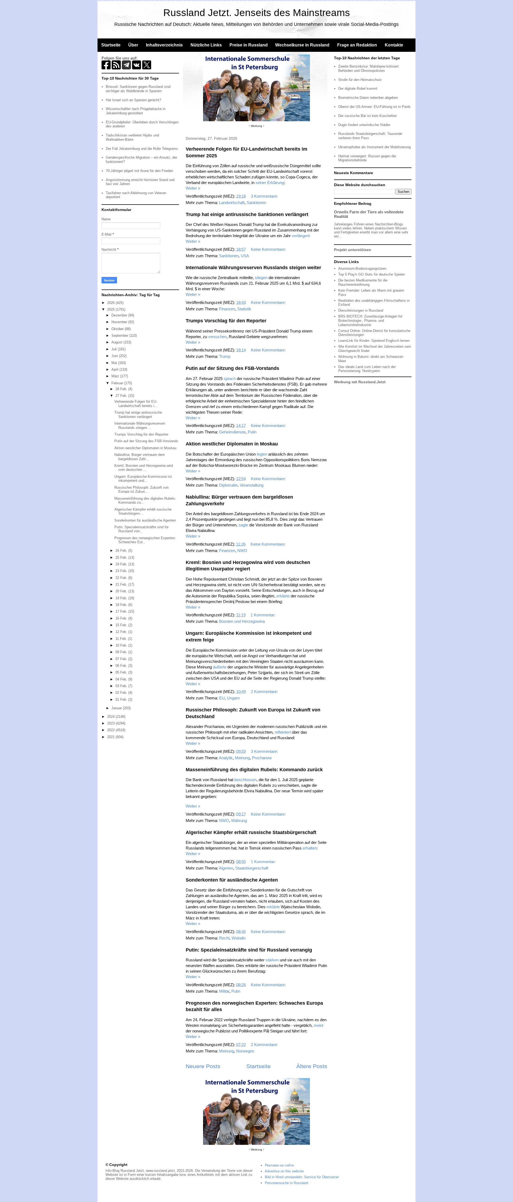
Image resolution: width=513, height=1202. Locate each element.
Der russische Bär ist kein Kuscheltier (367, 116)
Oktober (118, 329)
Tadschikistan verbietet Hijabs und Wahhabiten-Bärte (132, 137)
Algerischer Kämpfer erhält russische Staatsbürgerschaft (251, 832)
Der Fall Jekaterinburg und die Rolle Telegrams (142, 149)
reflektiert (283, 732)
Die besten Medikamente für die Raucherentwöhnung (362, 282)
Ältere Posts (311, 1066)
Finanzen (227, 309)
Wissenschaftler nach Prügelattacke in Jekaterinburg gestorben (135, 111)
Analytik (226, 757)
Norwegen (245, 1051)
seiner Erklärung (269, 182)
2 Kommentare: (265, 691)
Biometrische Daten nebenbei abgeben (368, 98)
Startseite (111, 45)
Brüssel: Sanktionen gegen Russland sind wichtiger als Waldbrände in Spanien (138, 89)
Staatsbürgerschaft (251, 868)
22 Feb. (121, 578)
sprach (230, 378)
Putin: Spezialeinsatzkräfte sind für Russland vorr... (141, 529)
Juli (114, 349)
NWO (242, 550)
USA (245, 255)
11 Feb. (121, 639)
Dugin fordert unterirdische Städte (364, 125)
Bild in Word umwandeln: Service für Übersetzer (302, 1177)
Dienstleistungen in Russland (360, 310)
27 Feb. (121, 396)
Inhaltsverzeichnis (164, 45)
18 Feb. (121, 605)
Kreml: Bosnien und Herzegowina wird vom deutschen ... (143, 468)
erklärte (283, 596)
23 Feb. (121, 571)
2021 (111, 737)
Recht (224, 938)
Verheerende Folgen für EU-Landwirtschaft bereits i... (135, 404)
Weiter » (193, 188)
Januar (117, 708)
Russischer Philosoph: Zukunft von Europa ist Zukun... (141, 490)
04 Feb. (121, 679)
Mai (114, 363)
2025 (111, 309)
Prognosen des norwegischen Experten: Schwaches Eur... (145, 540)
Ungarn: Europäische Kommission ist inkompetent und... (143, 479)
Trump (224, 356)
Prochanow (262, 757)
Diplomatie (228, 485)
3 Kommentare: (265, 196)
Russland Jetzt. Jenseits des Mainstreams (256, 12)
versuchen (217, 336)
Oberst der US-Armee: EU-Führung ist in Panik (374, 107)
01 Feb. (121, 700)
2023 (111, 723)
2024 (111, 717)
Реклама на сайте (279, 1165)
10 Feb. (121, 645)
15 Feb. (121, 625)
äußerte (219, 667)
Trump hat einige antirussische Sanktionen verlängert (247, 214)
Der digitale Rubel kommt (357, 89)
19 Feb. (121, 598)
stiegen (261, 277)
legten (262, 454)
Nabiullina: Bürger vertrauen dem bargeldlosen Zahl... (139, 457)
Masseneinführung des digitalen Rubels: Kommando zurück (254, 769)
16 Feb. (121, 618)
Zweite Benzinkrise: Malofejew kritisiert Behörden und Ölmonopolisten (368, 68)
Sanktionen (256, 202)
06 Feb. (121, 666)
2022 (111, 730)
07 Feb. (121, 659)
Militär (224, 991)
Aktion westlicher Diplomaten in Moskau (232, 444)
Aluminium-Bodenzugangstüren (362, 269)
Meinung (242, 757)
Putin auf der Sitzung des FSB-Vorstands (232, 368)
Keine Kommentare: (269, 249)
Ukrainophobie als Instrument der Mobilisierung (374, 147)
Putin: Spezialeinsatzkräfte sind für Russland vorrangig (249, 950)
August (117, 342)
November (119, 322)
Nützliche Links (206, 45)
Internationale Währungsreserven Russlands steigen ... (139, 425)
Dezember (119, 315)
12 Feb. (121, 632)
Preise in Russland (249, 45)
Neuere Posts (203, 1066)
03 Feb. (121, 686)
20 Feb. (121, 591)
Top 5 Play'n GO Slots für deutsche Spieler (371, 274)
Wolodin (239, 938)
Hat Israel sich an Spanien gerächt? (133, 100)
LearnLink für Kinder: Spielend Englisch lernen (374, 341)
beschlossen (245, 779)
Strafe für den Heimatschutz (360, 80)
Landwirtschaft (231, 202)
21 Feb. (121, 584)
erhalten (310, 848)
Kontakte (394, 45)
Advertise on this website (284, 1171)
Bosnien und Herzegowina (242, 621)
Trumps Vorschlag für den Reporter (226, 320)
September (120, 336)
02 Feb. (121, 693)
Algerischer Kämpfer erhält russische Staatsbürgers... (143, 511)
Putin (252, 432)
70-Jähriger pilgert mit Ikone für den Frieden (139, 171)
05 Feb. (121, 672)
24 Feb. (121, 564)
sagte (243, 525)
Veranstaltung (251, 485)
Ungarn (233, 698)
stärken (272, 960)
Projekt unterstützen (352, 250)
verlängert (300, 235)
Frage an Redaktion (357, 45)
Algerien (226, 868)
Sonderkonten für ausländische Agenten (232, 880)
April (115, 369)
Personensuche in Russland (286, 1183)
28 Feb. (121, 389)
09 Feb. (121, 652)
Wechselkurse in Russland (302, 45)
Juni (115, 356)
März (115, 376)
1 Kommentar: (264, 615)
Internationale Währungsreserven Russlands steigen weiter (253, 267)
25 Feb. (121, 557)
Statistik (244, 309)
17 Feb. (121, 611)
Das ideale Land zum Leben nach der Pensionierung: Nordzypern (367, 369)
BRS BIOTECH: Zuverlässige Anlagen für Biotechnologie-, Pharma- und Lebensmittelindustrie (370, 320)
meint (318, 1025)
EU (222, 698)
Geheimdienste (232, 432)
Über (133, 45)
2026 (111, 303)
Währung (239, 820)
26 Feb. (121, 551)
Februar (117, 383)
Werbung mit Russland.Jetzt (360, 382)
